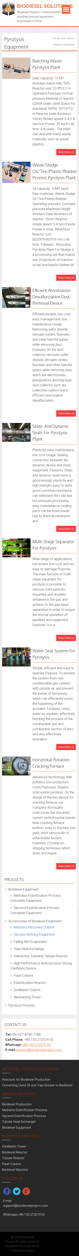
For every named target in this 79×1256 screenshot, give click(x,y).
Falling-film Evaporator (30, 942)
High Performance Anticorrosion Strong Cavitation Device (41, 965)
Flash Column (23, 976)
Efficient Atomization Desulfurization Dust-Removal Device (51, 297)
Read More (64, 152)
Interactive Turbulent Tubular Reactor (41, 956)
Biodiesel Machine (15, 1170)
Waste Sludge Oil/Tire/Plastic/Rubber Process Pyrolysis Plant (54, 171)
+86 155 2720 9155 (36, 1045)
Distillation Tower (14, 1146)
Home (70, 38)
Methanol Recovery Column (34, 927)
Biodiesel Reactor (14, 1152)
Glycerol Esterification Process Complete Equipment (35, 910)
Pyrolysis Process (21, 1005)
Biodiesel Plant (15, 1246)
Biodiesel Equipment (23, 889)
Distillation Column (27, 990)
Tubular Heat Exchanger (19, 1122)
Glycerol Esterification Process (24, 1116)
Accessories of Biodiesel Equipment (35, 921)
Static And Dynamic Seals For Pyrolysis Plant (50, 432)
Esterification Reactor (30, 983)
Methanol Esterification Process (24, 1110)
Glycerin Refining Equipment (34, 934)
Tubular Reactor (13, 1158)
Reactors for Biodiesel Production (26, 1079)
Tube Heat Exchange (29, 949)
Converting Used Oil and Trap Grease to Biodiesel (37, 1085)
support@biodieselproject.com (39, 1050)
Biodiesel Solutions (45, 6)
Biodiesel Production (17, 1104)
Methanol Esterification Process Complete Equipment (36, 898)
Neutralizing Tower (27, 997)
